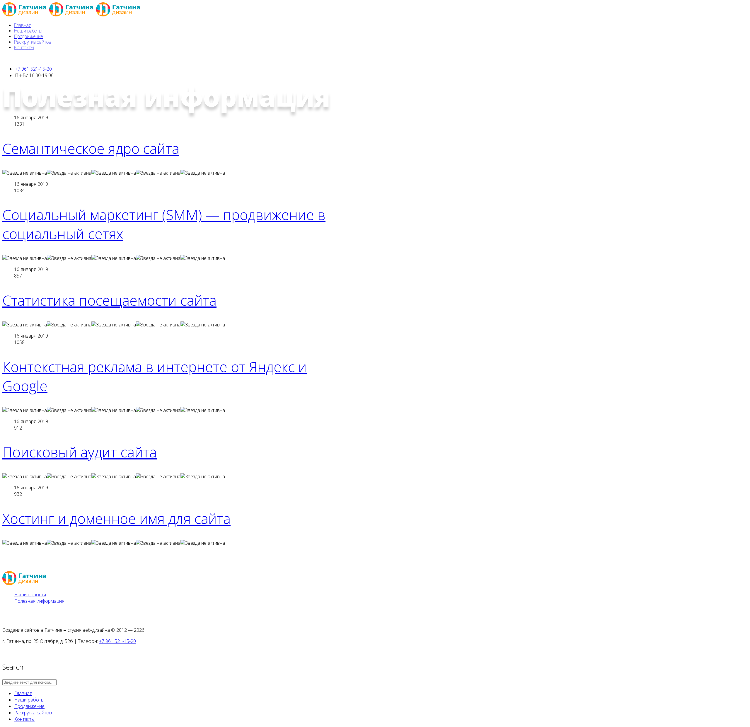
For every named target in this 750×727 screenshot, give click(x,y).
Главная (22, 25)
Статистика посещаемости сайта (109, 300)
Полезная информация (39, 601)
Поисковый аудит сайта (79, 452)
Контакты (24, 47)
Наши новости (30, 594)
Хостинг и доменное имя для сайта (116, 518)
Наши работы (28, 31)
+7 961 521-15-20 (33, 69)
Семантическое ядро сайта (90, 148)
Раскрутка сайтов (32, 42)
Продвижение (28, 36)
